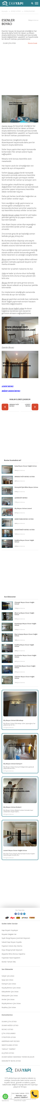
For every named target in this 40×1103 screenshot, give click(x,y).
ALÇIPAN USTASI (8, 1053)
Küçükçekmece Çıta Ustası (11, 988)
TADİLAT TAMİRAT (9, 1049)
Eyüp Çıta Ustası (7, 980)
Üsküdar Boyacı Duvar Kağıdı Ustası (24, 677)
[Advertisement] (20, 68)
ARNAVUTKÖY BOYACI (14, 405)
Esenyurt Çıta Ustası (9, 984)
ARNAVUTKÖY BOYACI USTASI (25, 476)
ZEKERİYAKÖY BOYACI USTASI (25, 529)
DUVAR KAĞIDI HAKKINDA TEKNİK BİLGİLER (18, 1057)
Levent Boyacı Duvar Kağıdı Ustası (15, 850)
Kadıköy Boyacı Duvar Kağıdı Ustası (24, 541)
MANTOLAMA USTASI (10, 1045)
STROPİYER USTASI (9, 1037)
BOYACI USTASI (16, 11)
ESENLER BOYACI (29, 11)
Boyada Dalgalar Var (9, 934)
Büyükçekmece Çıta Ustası (11, 1003)
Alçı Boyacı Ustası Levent (23, 508)
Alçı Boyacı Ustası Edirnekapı (13, 720)
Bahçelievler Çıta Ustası (10, 992)
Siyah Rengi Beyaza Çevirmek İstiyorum (16, 938)
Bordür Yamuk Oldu (9, 962)
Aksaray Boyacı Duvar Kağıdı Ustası (24, 614)
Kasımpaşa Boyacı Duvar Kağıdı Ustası (25, 624)
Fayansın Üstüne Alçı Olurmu (12, 946)
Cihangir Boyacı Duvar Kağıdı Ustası (24, 603)
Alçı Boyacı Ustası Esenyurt (12, 763)
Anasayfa (5, 11)
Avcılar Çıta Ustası (8, 999)
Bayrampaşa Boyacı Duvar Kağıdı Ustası (26, 635)
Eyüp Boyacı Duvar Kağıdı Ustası (26, 466)
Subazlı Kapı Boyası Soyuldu (12, 942)
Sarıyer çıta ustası (8, 976)
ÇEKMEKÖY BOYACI (21, 498)
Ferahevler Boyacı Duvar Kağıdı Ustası (25, 656)
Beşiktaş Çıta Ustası (9, 1007)
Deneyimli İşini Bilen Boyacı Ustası (26, 487)
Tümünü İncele (32, 43)
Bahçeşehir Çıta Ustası (10, 995)
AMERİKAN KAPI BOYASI (11, 1041)
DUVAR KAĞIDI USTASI (10, 1025)
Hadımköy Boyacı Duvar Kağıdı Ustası (25, 667)
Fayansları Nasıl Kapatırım (11, 958)
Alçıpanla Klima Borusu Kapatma (13, 954)
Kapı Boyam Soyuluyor (10, 930)
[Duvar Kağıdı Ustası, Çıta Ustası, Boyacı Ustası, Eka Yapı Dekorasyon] (14, 3)
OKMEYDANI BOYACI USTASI (24, 519)
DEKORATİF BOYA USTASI (11, 1061)
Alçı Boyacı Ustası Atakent (12, 807)
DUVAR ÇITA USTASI (9, 43)
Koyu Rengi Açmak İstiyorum (12, 950)
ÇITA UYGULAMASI (8, 1033)
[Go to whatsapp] (5, 1096)
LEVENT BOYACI (28, 405)
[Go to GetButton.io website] (5, 1100)
